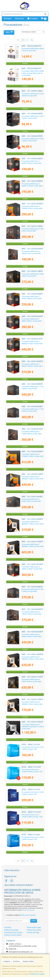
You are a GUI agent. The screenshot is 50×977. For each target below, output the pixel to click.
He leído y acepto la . (21, 915)
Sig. (32, 40)
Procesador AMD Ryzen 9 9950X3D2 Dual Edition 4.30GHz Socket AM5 (33, 727)
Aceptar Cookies (28, 961)
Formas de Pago (33, 932)
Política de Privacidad (28, 910)
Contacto (34, 18)
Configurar (6, 961)
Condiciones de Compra (13, 932)
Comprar (25, 63)
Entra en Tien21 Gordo (12, 935)
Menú (8, 18)
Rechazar (16, 961)
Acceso (20, 18)
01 (23, 40)
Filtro (8, 32)
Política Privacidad (11, 930)
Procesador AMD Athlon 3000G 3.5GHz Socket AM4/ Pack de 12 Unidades (33, 73)
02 (27, 40)
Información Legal (34, 927)
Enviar (34, 921)
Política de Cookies (37, 974)
